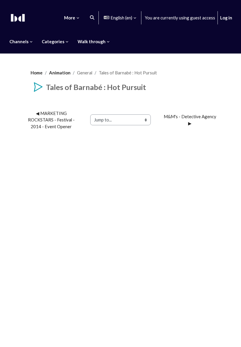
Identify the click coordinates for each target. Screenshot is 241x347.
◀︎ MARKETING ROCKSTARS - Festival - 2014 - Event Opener (52, 120)
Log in (226, 17)
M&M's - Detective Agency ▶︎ (190, 120)
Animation (60, 72)
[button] (92, 18)
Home (37, 72)
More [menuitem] (69, 17)
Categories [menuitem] (53, 41)
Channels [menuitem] (19, 41)
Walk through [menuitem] (92, 41)
